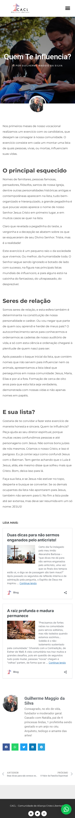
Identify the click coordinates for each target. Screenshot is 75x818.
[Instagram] (44, 813)
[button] (68, 8)
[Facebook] (31, 813)
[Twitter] (37, 813)
